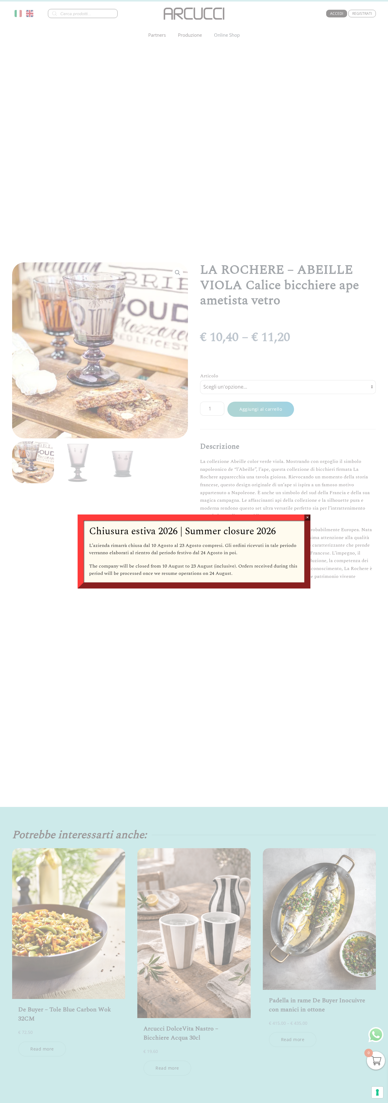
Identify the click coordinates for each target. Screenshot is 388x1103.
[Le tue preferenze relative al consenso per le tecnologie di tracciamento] (377, 1092)
